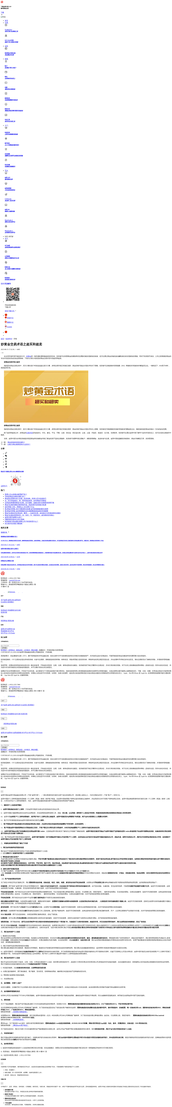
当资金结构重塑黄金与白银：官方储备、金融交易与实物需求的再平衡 (29, 502)
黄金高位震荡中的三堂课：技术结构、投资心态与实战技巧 (25, 498)
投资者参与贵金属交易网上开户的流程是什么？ (21, 521)
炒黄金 (28, 356)
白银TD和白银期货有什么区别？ (19, 444)
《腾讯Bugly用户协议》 (20, 1025)
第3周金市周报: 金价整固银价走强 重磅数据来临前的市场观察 (26, 511)
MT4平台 (11, 631)
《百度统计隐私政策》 (20, 1012)
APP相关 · (27, 650)
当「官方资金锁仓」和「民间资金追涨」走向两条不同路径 (25, 500)
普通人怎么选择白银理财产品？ (16, 494)
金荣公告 (11, 600)
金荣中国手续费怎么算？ (13, 517)
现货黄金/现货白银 (10, 724)
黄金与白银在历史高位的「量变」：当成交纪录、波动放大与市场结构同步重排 (33, 513)
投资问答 (4, 612)
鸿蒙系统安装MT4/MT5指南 (14, 519)
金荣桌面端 (17, 732)
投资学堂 (9, 339)
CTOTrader (11, 633)
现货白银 (11, 620)
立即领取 (4, 648)
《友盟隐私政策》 (18, 1019)
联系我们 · (4, 650)
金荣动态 (17, 600)
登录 (2, 283)
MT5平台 (4, 633)
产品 (3, 718)
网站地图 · (35, 650)
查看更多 (4, 532)
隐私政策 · (20, 650)
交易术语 (29, 433)
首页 (2, 339)
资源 (3, 709)
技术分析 (17, 610)
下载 (2, 12)
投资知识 (4, 610)
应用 (3, 728)
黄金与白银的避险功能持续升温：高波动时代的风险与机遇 (25, 505)
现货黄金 (4, 620)
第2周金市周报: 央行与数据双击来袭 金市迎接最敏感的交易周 (26, 509)
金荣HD (10, 629)
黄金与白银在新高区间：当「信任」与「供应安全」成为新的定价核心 (29, 515)
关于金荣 (4, 600)
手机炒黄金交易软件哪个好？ (15, 496)
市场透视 (11, 610)
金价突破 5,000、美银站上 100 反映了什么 (19, 507)
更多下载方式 (10, 311)
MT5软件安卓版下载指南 (13, 523)
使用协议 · (12, 650)
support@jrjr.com (14, 580)
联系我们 (11, 602)
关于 (3, 701)
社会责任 (4, 602)
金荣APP (4, 629)
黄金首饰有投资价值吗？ (16, 442)
